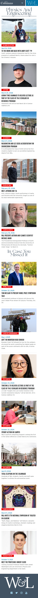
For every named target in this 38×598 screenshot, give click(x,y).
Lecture (5, 90)
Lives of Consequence (10, 333)
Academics (6, 138)
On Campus (6, 379)
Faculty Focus (7, 555)
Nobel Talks (7, 286)
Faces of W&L (7, 185)
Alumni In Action (8, 45)
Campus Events (8, 230)
